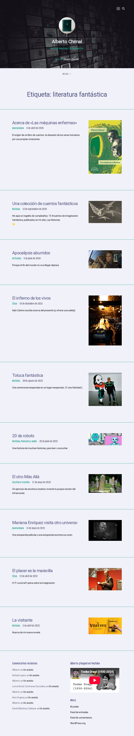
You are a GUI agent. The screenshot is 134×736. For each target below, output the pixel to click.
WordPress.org (77, 723)
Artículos (16, 258)
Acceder (74, 706)
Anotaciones (18, 128)
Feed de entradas (79, 712)
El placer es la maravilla (32, 570)
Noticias (16, 209)
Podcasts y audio (29, 441)
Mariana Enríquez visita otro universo (44, 522)
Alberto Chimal (67, 41)
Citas (14, 303)
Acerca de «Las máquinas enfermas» (44, 122)
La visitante (22, 620)
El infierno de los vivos (31, 298)
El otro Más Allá (25, 476)
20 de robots (23, 435)
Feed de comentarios (81, 717)
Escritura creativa (21, 482)
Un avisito (28, 669)
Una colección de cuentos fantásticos (45, 203)
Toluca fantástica (27, 375)
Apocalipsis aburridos (31, 252)
